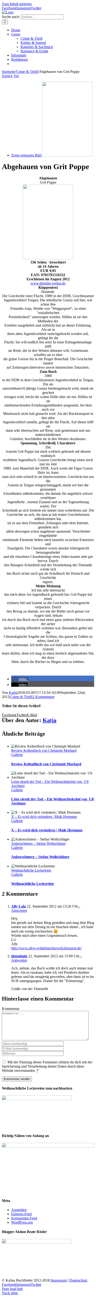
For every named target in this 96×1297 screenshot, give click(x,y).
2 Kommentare (44, 697)
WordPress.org (22, 1222)
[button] (19, 679)
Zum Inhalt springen (17, 4)
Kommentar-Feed (24, 1218)
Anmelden (19, 1210)
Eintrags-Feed (21, 1214)
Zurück (7, 76)
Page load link (12, 1289)
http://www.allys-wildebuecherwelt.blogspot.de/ (46, 948)
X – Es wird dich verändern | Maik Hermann (44, 817)
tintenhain (19, 956)
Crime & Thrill (21, 697)
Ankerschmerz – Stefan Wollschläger (38, 843)
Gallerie (17, 755)
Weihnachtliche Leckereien (31, 870)
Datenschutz (78, 1280)
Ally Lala (18, 906)
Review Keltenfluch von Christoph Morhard (43, 750)
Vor (16, 76)
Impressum (59, 1280)
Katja (13, 693)
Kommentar (10, 1009)
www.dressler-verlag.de (48, 283)
